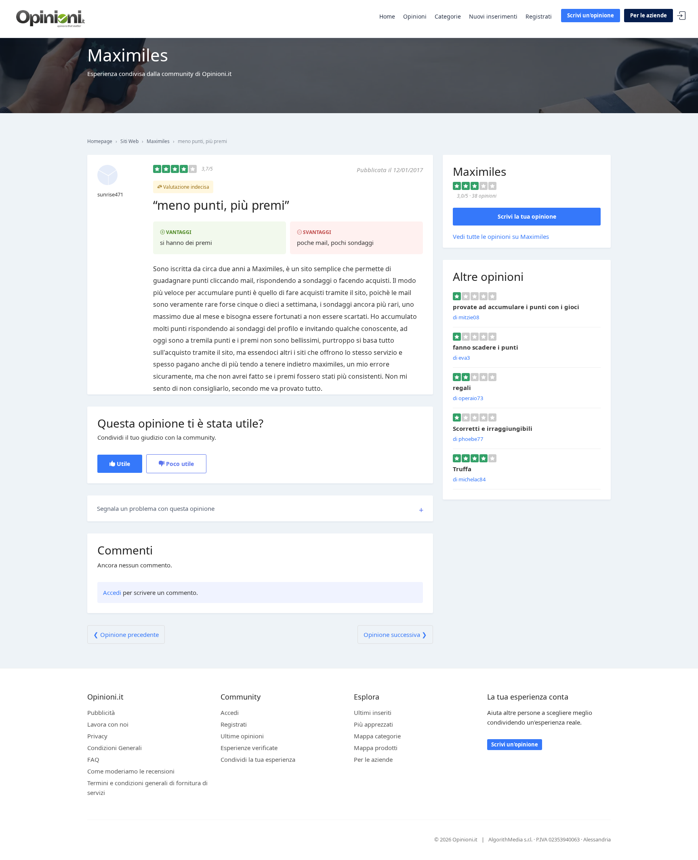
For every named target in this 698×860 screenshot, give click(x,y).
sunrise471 (110, 194)
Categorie (448, 16)
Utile (122, 464)
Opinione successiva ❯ (395, 634)
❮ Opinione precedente (126, 634)
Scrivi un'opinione (590, 15)
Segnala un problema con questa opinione (155, 508)
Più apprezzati (373, 724)
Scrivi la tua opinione (527, 216)
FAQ (93, 759)
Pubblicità (101, 712)
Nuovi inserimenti (493, 16)
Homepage (99, 141)
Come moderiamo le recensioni (130, 771)
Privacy (97, 736)
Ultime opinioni (242, 736)
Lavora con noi (107, 724)
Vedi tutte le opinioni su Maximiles (501, 236)
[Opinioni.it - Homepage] (50, 18)
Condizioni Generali (114, 748)
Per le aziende (648, 15)
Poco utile (179, 464)
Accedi (681, 16)
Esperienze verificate (249, 748)
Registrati (539, 16)
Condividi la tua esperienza (258, 759)
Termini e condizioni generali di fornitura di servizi (147, 788)
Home (387, 16)
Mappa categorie (377, 736)
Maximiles (158, 141)
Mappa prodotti (375, 748)
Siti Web (129, 141)
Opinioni (415, 16)
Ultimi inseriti (372, 712)
